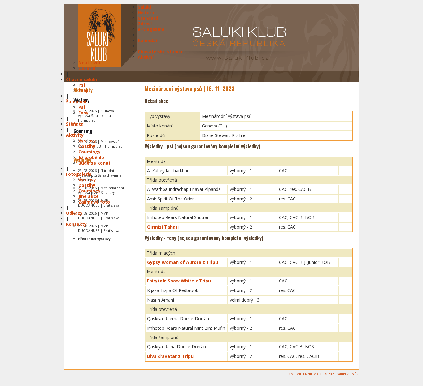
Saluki (144, 7)
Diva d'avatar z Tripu (170, 356)
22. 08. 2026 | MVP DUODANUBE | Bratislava (98, 215)
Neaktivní (89, 63)
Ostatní (86, 68)
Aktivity (75, 135)
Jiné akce (88, 196)
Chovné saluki (81, 79)
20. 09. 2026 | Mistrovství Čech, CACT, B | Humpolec (100, 143)
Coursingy (89, 152)
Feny (83, 90)
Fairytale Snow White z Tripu (179, 281)
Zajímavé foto (94, 202)
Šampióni (76, 102)
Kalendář (148, 40)
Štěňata (75, 124)
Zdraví (145, 24)
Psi (81, 85)
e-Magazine (151, 29)
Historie (146, 12)
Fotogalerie (79, 174)
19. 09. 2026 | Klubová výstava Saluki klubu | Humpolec (96, 115)
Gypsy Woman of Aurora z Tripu (182, 262)
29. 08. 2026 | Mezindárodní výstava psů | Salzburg (101, 190)
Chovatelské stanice (161, 51)
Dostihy (86, 146)
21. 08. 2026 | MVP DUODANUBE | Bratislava (98, 228)
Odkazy (74, 213)
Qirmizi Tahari (163, 227)
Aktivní (146, 57)
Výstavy (87, 141)
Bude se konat (94, 163)
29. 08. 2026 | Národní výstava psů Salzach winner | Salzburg (102, 175)
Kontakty (76, 224)
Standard (148, 18)
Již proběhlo (91, 157)
